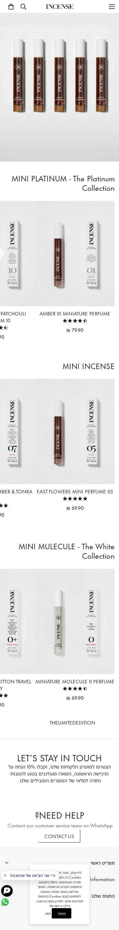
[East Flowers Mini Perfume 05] (75, 431)
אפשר (61, 913)
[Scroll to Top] (108, 895)
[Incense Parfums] (59, 6)
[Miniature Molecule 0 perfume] (75, 621)
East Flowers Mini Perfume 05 (75, 491)
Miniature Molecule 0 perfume (75, 681)
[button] (11, 6)
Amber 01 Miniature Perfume (75, 313)
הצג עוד (54, 905)
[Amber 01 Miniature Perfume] (75, 253)
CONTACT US (59, 836)
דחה (48, 913)
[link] (75, 321)
